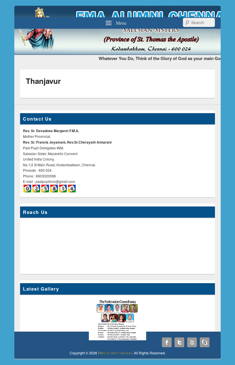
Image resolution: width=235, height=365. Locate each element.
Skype (204, 342)
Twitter (179, 342)
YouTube (192, 342)
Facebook (167, 342)
